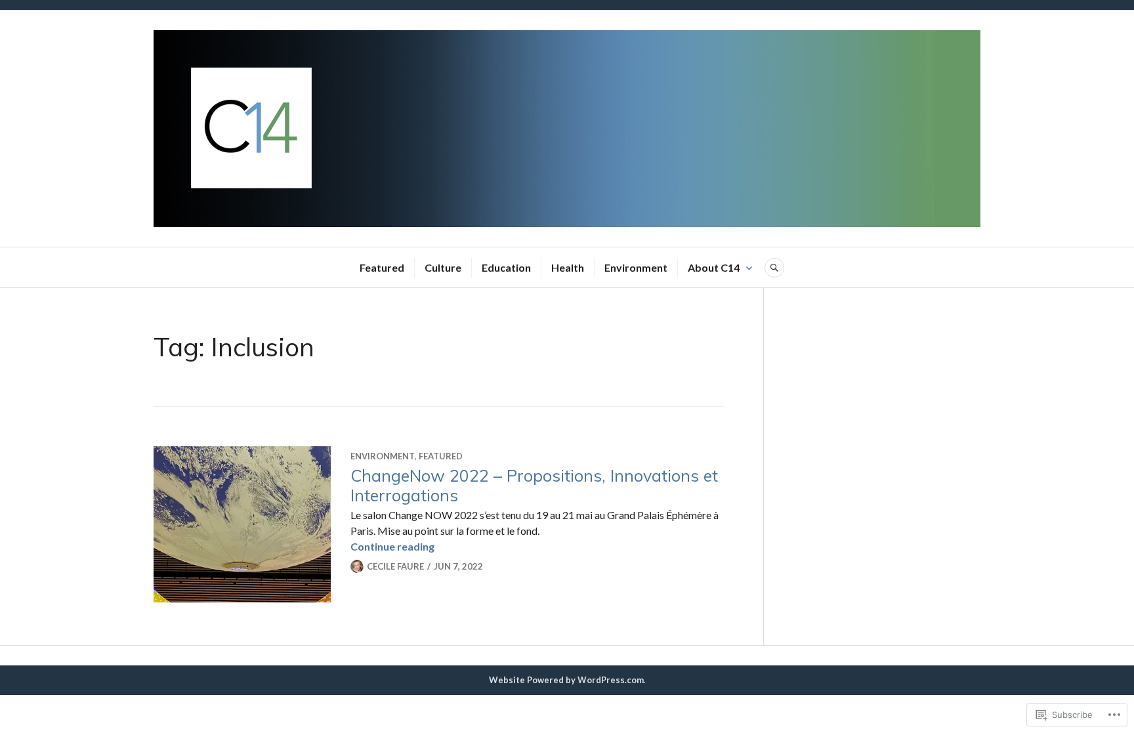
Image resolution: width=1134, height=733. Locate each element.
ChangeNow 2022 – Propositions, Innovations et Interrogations (534, 485)
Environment (635, 267)
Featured (382, 267)
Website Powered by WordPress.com (566, 680)
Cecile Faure (395, 566)
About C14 (714, 267)
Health (567, 267)
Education (506, 267)
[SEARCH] (774, 268)
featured (441, 456)
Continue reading (392, 546)
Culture (443, 267)
